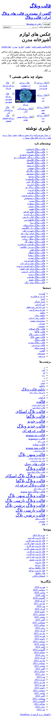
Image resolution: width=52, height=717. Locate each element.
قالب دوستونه (36, 438)
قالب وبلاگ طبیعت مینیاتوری (31, 244)
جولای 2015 (39, 625)
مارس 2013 (39, 682)
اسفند (8, 121)
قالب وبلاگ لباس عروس (33, 271)
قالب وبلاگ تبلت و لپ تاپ (32, 263)
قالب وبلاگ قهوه (37, 209)
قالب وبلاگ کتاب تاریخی (33, 217)
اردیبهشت (25, 88)
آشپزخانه (36, 47)
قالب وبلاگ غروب (36, 190)
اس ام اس (40, 304)
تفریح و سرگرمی (37, 310)
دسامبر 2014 (39, 641)
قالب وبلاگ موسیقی (35, 173)
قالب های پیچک (35, 464)
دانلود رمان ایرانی (36, 318)
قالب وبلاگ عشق (36, 279)
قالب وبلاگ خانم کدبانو (34, 212)
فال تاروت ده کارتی (35, 554)
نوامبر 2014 (39, 644)
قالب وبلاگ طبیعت (36, 192)
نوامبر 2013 (39, 666)
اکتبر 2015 (40, 620)
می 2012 (41, 709)
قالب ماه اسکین (39, 451)
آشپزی (43, 47)
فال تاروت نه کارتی (36, 551)
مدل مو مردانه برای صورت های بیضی (31, 135)
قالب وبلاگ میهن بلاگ (26, 495)
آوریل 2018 (40, 601)
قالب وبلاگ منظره (36, 203)
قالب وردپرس (38, 345)
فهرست (46, 24)
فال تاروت (40, 562)
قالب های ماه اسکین (37, 461)
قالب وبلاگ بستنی (36, 206)
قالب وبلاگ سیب (37, 201)
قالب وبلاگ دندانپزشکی (34, 225)
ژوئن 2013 (40, 674)
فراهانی (41, 398)
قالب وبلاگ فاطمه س (34, 220)
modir (4, 47)
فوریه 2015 (40, 636)
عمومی (41, 326)
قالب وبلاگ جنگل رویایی (33, 239)
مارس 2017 (39, 603)
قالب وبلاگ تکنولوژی (35, 179)
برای (43, 376)
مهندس (41, 521)
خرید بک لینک (39, 535)
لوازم (21, 47)
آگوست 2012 (39, 701)
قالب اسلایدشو (38, 408)
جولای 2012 (39, 704)
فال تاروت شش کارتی (34, 549)
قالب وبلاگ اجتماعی (35, 149)
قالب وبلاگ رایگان (39, 489)
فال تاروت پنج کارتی (35, 546)
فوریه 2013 (40, 685)
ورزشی (41, 356)
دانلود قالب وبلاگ (33, 389)
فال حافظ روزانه (37, 568)
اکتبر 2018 (40, 595)
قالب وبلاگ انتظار (36, 252)
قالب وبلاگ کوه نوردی (34, 260)
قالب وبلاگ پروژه (36, 274)
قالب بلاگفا (40, 331)
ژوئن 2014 (40, 655)
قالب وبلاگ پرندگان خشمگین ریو (29, 157)
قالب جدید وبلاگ (31, 426)
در (44, 395)
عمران (42, 323)
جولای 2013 (39, 671)
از (44, 368)
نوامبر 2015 (39, 617)
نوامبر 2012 (39, 693)
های (9, 47)
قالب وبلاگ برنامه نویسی (33, 195)
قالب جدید (36, 421)
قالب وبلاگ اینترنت (36, 184)
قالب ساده (39, 444)
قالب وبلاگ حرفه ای (30, 485)
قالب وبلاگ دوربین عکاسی (32, 247)
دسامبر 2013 (39, 663)
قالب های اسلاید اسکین (36, 458)
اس (43, 370)
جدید (43, 381)
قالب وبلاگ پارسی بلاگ (25, 500)
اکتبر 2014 (40, 647)
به (44, 378)
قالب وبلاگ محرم (36, 258)
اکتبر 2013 (40, 668)
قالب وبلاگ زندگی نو (35, 187)
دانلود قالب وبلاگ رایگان (37, 393)
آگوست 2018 (39, 598)
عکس (28, 47)
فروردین (43, 88)
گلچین (42, 350)
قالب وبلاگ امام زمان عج (33, 233)
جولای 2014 (39, 652)
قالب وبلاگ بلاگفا (30, 480)
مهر (43, 112)
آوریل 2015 (40, 630)
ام (44, 373)
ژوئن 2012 (40, 707)
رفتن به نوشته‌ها (34, 24)
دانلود (42, 312)
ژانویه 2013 (40, 688)
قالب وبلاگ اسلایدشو (36, 472)
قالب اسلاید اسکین (38, 405)
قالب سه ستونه (35, 447)
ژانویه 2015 (40, 639)
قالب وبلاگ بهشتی (36, 168)
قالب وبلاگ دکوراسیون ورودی (30, 266)
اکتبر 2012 (40, 696)
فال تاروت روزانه (37, 570)
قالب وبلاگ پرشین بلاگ (25, 505)
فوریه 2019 (40, 587)
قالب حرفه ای (33, 431)
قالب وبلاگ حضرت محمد (33, 236)
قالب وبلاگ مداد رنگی (34, 282)
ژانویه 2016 (40, 611)
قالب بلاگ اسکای (37, 329)
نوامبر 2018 (39, 592)
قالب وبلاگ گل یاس (35, 182)
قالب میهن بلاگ (37, 337)
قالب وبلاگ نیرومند (36, 165)
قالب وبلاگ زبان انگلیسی (33, 228)
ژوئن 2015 (40, 628)
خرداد (8, 88)
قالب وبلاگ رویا (37, 222)
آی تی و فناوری (37, 296)
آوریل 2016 (40, 609)
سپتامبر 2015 (38, 622)
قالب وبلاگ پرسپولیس (34, 198)
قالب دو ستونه (35, 435)
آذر (8, 112)
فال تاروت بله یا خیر (35, 557)
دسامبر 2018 (39, 590)
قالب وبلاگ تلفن (37, 250)
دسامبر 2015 (39, 614)
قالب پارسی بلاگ (30, 510)
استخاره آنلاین (38, 576)
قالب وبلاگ (39, 340)
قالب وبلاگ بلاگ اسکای (25, 476)
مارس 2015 (39, 633)
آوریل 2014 (40, 658)
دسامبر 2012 (39, 690)
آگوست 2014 (39, 649)
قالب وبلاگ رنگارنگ (35, 171)
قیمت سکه (40, 348)
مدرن (14, 47)
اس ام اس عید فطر (35, 307)
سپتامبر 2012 (38, 698)
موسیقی (41, 353)
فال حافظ (40, 573)
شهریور (8, 102)
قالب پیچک (40, 518)
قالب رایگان (41, 442)
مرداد (25, 104)
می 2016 (41, 606)
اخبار (42, 299)
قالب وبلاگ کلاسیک (36, 152)
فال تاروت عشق (37, 559)
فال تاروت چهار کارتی (34, 543)
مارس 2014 (39, 660)
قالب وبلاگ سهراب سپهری (32, 154)
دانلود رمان (40, 315)
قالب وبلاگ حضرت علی (33, 231)
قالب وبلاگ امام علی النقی (32, 269)
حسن (42, 383)
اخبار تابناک (40, 302)
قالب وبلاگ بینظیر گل (34, 241)
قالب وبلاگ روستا (36, 255)
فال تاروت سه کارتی (35, 540)
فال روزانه (40, 565)
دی (43, 121)
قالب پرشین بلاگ (37, 334)
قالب (40, 401)
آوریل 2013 (40, 679)
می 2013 (41, 677)
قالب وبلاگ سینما (36, 176)
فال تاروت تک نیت (36, 538)
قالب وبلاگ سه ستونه (33, 491)
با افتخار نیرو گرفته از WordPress (35, 714)
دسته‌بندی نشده (37, 321)
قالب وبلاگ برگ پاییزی (34, 214)
